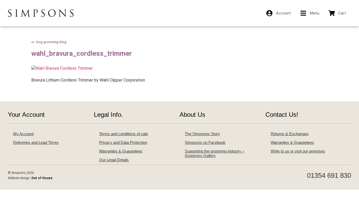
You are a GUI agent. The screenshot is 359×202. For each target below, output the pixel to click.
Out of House (41, 178)
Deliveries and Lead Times (36, 142)
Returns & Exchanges (290, 134)
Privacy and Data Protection (123, 142)
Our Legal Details (114, 160)
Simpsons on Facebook (205, 142)
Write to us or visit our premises (298, 151)
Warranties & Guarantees (120, 151)
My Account (23, 134)
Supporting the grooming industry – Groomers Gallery (214, 153)
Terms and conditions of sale (123, 134)
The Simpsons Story (202, 134)
